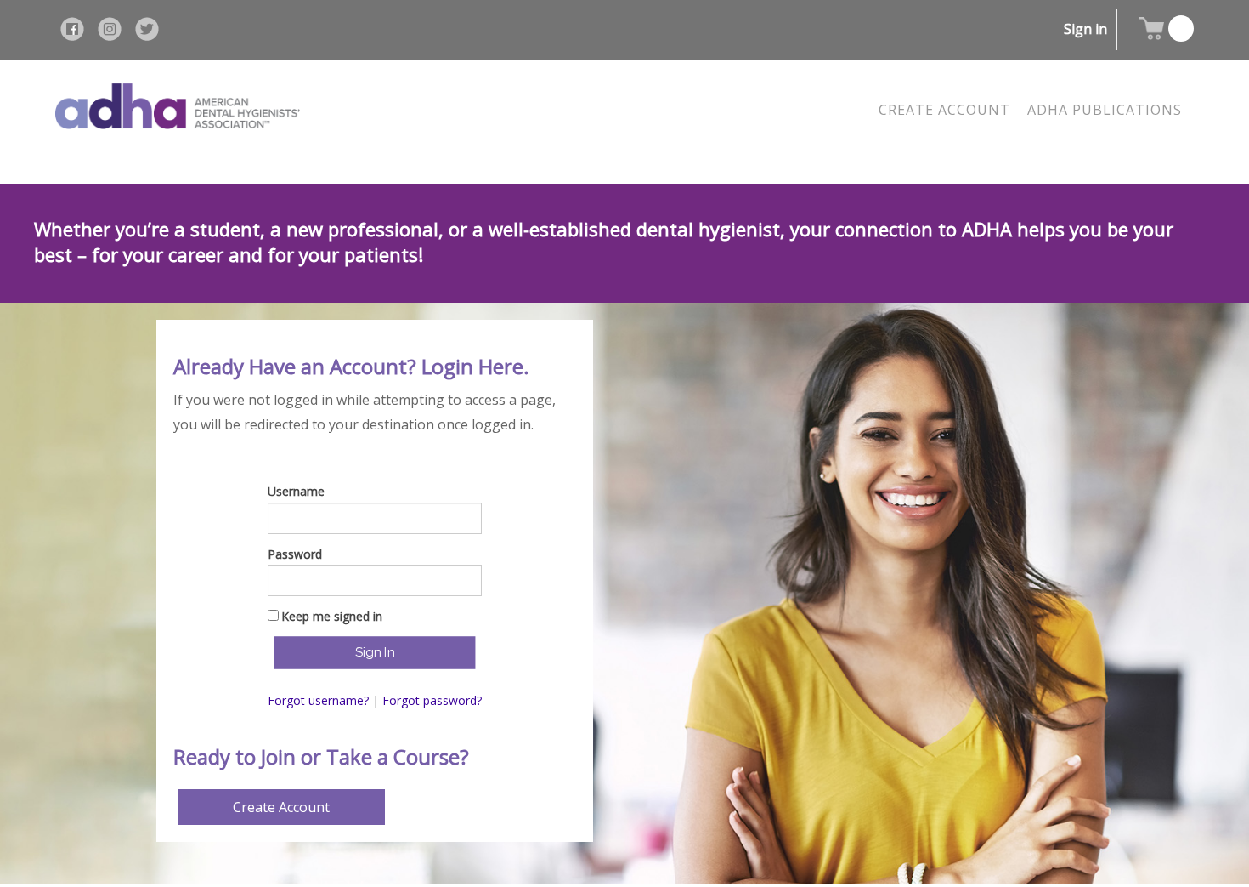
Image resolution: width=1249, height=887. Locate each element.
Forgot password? (432, 700)
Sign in (1085, 29)
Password (295, 554)
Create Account (281, 807)
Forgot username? (318, 700)
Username (296, 491)
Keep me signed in (331, 616)
